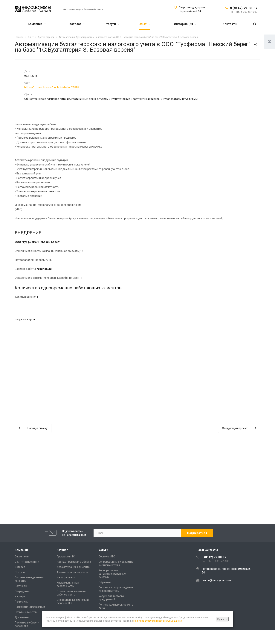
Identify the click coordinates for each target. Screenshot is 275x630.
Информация (184, 24)
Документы (22, 617)
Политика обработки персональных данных (157, 620)
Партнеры (21, 585)
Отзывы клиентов (26, 612)
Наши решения (66, 577)
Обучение (105, 582)
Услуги (111, 24)
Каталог (75, 24)
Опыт (143, 24)
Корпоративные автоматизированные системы (112, 574)
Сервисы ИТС (107, 556)
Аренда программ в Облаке (74, 561)
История (20, 566)
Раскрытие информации (30, 606)
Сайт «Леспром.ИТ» (27, 561)
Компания (35, 24)
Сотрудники (22, 591)
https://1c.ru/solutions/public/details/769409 (51, 87)
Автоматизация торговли (72, 572)
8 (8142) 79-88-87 (243, 8)
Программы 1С (66, 556)
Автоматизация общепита (73, 566)
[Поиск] (254, 24)
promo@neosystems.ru (216, 580)
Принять (222, 619)
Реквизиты (21, 601)
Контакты (230, 24)
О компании (22, 556)
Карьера (20, 596)
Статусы (20, 572)
